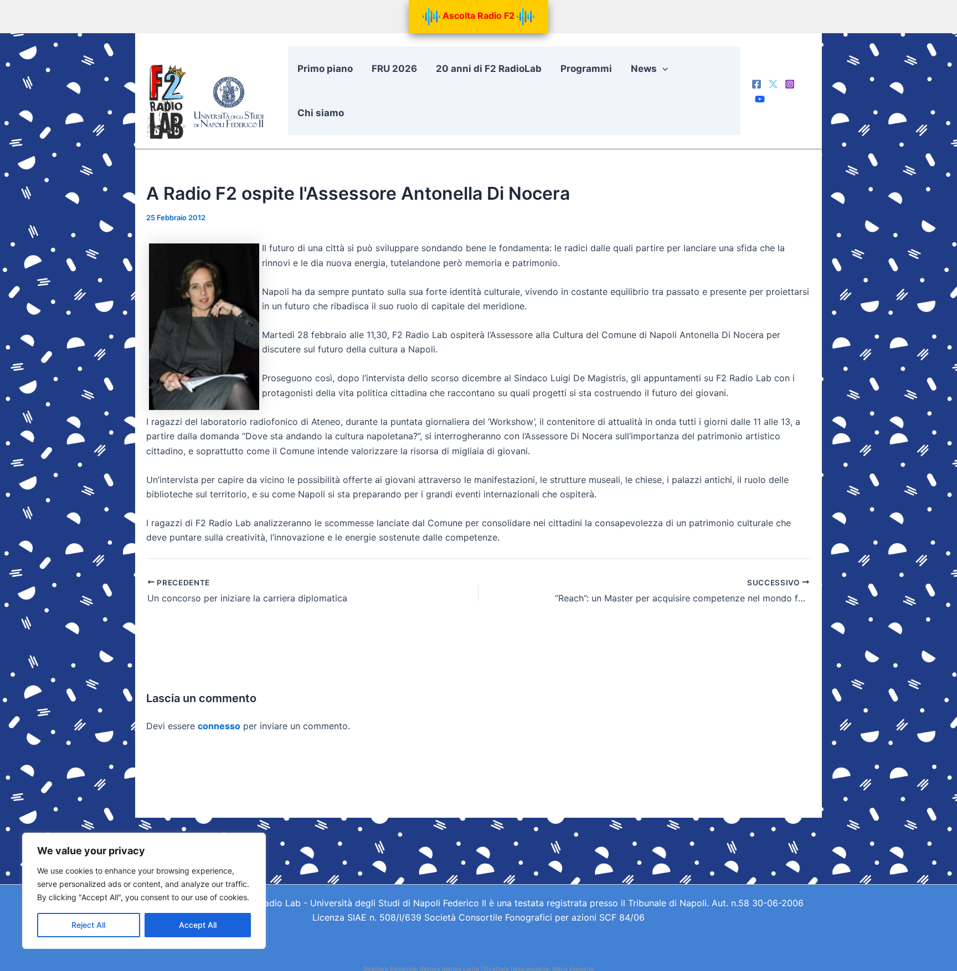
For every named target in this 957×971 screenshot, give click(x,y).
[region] (144, 891)
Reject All (88, 925)
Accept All (198, 925)
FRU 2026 (394, 68)
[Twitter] (773, 84)
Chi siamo (320, 112)
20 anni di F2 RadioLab (489, 68)
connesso (219, 725)
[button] (662, 68)
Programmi (586, 68)
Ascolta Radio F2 (478, 15)
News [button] (644, 68)
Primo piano (325, 68)
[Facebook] (757, 84)
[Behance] (760, 99)
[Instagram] (790, 84)
